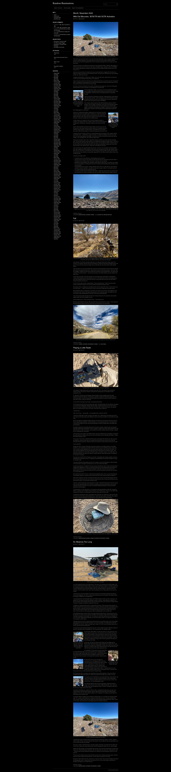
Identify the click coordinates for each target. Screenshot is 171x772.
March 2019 (56, 170)
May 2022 (56, 136)
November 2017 (57, 187)
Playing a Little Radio (82, 347)
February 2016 (57, 212)
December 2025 (57, 84)
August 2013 (56, 237)
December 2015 (57, 215)
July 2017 (56, 192)
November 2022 (57, 128)
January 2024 (57, 115)
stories (92, 214)
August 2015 (56, 220)
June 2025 (56, 92)
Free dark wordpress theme (113, 770)
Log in (55, 14)
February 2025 (57, 98)
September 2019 (57, 164)
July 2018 (56, 179)
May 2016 (56, 208)
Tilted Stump (56, 52)
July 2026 (56, 74)
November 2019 (57, 161)
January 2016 (57, 213)
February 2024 (57, 114)
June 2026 (56, 76)
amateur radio (82, 214)
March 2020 (56, 157)
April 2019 (56, 168)
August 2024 (56, 106)
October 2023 (57, 119)
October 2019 (57, 163)
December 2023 (57, 116)
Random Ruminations (63, 3)
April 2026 (56, 78)
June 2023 (56, 125)
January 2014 (57, 230)
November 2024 (57, 102)
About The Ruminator (77, 8)
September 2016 (57, 202)
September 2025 (57, 88)
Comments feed (57, 17)
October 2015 (57, 217)
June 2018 (56, 181)
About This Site (58, 8)
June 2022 (56, 135)
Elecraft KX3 (100, 214)
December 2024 (57, 101)
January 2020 (57, 158)
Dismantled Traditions (58, 66)
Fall (74, 218)
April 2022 (56, 137)
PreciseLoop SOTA (108, 214)
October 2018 (57, 175)
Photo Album (67, 8)
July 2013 (56, 238)
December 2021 (57, 142)
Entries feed (56, 16)
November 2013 (57, 233)
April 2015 (56, 226)
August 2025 (56, 90)
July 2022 (56, 133)
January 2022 (57, 140)
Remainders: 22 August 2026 (60, 44)
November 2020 (57, 151)
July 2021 (56, 147)
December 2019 (57, 160)
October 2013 (57, 234)
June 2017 (56, 194)
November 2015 (57, 216)
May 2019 (56, 167)
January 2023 (57, 126)
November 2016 (57, 199)
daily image (103, 344)
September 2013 (57, 236)
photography (91, 344)
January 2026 (57, 83)
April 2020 (56, 156)
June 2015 (56, 223)
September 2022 (57, 130)
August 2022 (56, 132)
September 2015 (57, 219)
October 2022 (57, 129)
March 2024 (56, 112)
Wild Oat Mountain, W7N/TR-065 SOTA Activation (94, 16)
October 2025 (57, 87)
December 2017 (57, 185)
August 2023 (56, 122)
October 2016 (57, 201)
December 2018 (57, 172)
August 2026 (56, 73)
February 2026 (57, 81)
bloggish (88, 538)
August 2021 (56, 146)
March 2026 (56, 80)
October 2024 (57, 104)
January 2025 (57, 99)
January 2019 (57, 171)
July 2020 (56, 154)
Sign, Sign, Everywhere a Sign (63, 27)
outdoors (88, 214)
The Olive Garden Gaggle (59, 43)
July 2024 (56, 108)
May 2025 (56, 94)
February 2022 (57, 139)
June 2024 (56, 109)
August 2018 (56, 178)
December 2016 (57, 198)
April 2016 (56, 209)
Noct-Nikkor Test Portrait (59, 47)
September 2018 (57, 177)
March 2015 (56, 227)
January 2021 (57, 150)
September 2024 (57, 105)
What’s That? (57, 61)
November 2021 (57, 143)
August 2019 (56, 165)
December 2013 (57, 231)
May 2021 (56, 149)
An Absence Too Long (82, 541)
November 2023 (57, 118)
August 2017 (56, 191)
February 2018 (57, 182)
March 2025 (56, 97)
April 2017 (56, 195)
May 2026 (56, 77)
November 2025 (57, 85)
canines (80, 344)
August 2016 (56, 203)
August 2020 (56, 153)
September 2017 (57, 189)
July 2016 (56, 205)
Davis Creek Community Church (60, 57)
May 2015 (56, 224)
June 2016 (56, 206)
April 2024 (56, 111)
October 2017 (57, 188)
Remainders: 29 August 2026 (60, 41)
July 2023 (56, 123)
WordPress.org (57, 18)
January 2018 (57, 184)
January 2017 (57, 196)
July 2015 (56, 222)
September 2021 (57, 144)
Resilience (56, 45)
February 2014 (57, 229)
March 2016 (56, 210)
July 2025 (56, 91)
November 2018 (57, 174)
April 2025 (56, 95)
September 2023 (57, 121)
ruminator (82, 18)
